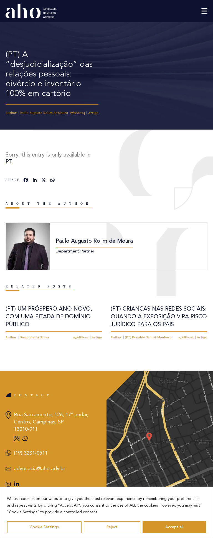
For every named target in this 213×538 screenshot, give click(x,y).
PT (9, 162)
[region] (106, 512)
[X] (43, 181)
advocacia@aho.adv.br (39, 468)
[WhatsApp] (52, 181)
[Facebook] (26, 181)
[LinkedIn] (35, 181)
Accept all (174, 527)
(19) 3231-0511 (31, 453)
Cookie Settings (44, 527)
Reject (112, 527)
